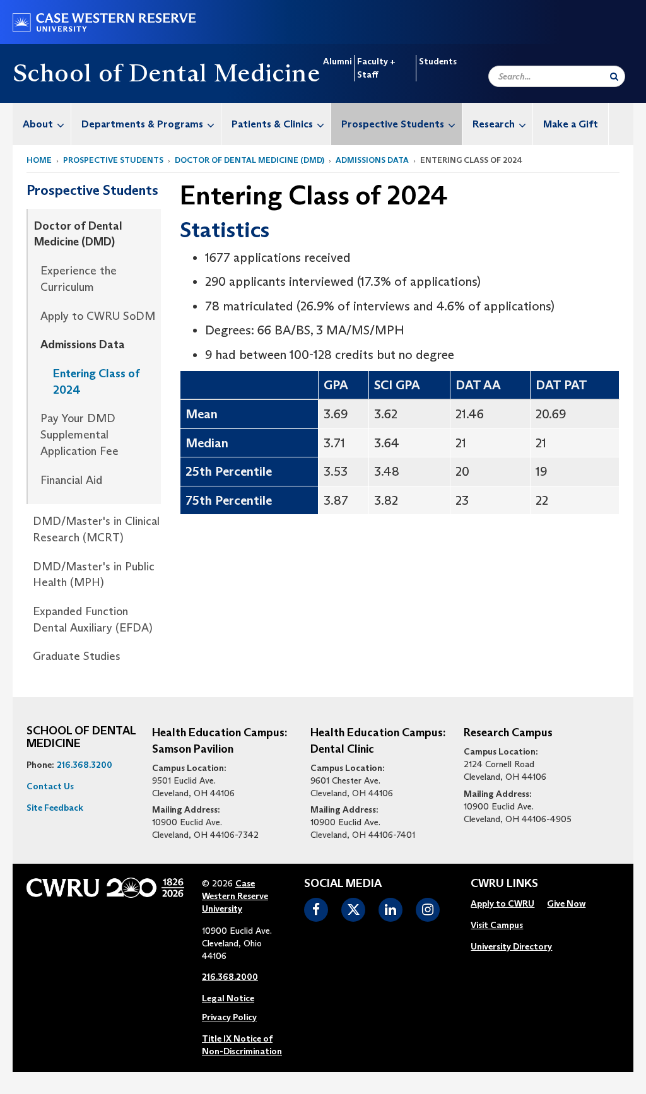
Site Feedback (54, 807)
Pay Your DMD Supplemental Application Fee (79, 434)
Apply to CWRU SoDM (97, 316)
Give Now (566, 903)
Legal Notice (228, 998)
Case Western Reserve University (235, 896)
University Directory (511, 946)
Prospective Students (392, 124)
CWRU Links (504, 884)
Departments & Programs (142, 124)
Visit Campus (497, 925)
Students (438, 61)
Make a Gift (570, 124)
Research (494, 124)
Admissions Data (372, 160)
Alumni (337, 61)
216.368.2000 (230, 976)
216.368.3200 (84, 764)
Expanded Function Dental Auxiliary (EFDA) (93, 619)
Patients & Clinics (272, 124)
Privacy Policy (229, 1017)
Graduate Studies (76, 656)
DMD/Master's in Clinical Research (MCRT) (96, 529)
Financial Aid (71, 480)
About (38, 124)
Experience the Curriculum (78, 279)
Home (39, 160)
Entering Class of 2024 (96, 382)
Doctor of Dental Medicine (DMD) (249, 160)
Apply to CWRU (502, 903)
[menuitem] (42, 124)
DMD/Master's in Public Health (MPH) (94, 575)
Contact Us (50, 786)
